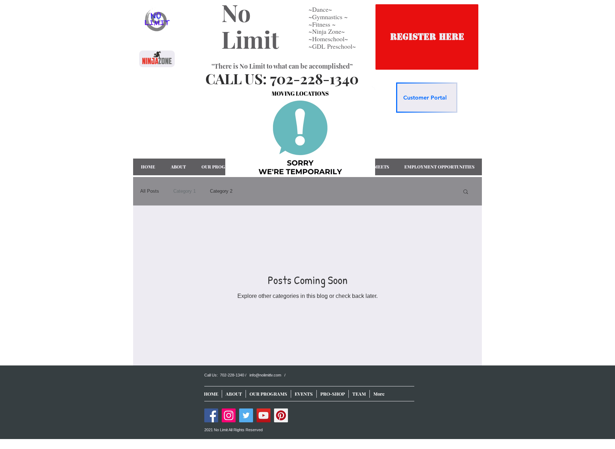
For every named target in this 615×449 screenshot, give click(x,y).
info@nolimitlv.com (265, 375)
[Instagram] (229, 415)
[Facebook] (211, 415)
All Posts (149, 191)
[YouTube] (263, 415)
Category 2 (221, 191)
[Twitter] (246, 415)
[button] (465, 192)
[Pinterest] (281, 415)
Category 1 (184, 191)
